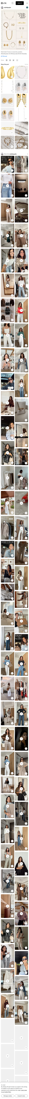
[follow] (27, 7)
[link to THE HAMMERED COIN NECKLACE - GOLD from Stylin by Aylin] (21, 128)
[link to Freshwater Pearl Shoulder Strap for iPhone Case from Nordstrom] (7, 86)
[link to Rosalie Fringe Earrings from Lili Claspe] (21, 100)
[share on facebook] (6, 60)
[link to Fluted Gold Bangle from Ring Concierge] (7, 128)
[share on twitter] (13, 60)
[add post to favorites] (25, 48)
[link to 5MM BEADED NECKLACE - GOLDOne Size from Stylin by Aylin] (21, 142)
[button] (27, 3)
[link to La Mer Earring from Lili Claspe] (7, 100)
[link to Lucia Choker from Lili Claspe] (21, 72)
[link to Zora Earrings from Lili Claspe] (21, 86)
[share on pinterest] (10, 60)
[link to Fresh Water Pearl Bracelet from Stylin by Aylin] (7, 142)
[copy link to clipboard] (17, 60)
